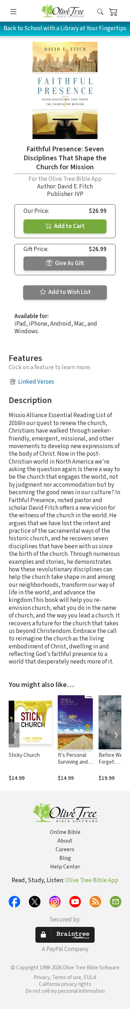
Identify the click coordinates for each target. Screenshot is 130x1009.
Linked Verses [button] (36, 382)
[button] (100, 12)
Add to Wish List (69, 292)
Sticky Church (24, 755)
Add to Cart (68, 226)
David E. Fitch (75, 186)
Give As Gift (69, 263)
